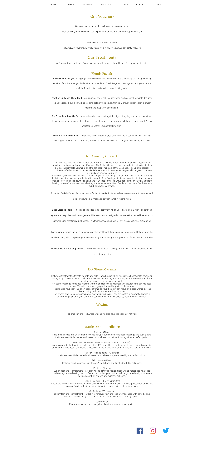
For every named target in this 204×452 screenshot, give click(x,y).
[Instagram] (153, 431)
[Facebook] (140, 431)
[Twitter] (166, 431)
